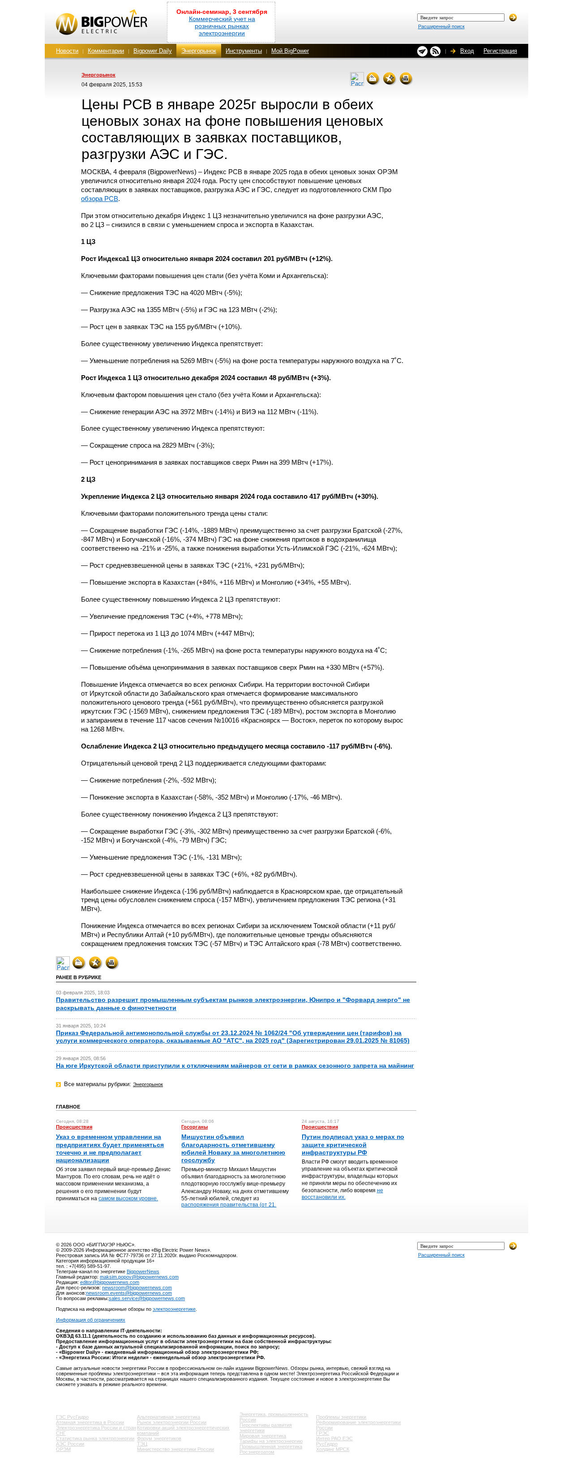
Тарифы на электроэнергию (271, 1441)
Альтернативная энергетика (168, 1417)
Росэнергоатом (256, 1452)
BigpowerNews (143, 1271)
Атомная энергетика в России (90, 1422)
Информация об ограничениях (90, 1319)
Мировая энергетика (262, 1435)
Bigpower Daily (152, 50)
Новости (67, 50)
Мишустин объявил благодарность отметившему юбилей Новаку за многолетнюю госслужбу (233, 1148)
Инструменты (244, 50)
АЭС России (70, 1444)
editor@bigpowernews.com (109, 1282)
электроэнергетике (174, 1309)
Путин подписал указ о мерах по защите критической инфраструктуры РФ (353, 1144)
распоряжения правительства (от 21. (228, 1204)
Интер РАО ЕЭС (334, 1438)
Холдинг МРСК (332, 1449)
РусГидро (327, 1444)
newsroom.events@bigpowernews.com (129, 1293)
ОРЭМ (63, 1449)
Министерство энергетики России (175, 1449)
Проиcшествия (74, 1127)
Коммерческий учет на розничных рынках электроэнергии (222, 26)
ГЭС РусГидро (72, 1417)
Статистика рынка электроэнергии (95, 1438)
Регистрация (500, 50)
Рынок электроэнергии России (171, 1422)
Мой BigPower (290, 50)
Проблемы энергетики (341, 1417)
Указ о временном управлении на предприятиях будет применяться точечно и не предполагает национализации (110, 1148)
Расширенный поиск (441, 26)
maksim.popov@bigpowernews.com (139, 1277)
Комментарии (106, 50)
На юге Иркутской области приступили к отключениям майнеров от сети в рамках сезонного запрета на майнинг (235, 1065)
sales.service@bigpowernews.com (147, 1298)
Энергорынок (198, 50)
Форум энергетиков (159, 1438)
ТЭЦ (142, 1444)
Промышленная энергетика (270, 1446)
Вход (467, 50)
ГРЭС (322, 1433)
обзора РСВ (99, 198)
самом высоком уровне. (128, 1198)
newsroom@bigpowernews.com (137, 1287)
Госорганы (194, 1127)
